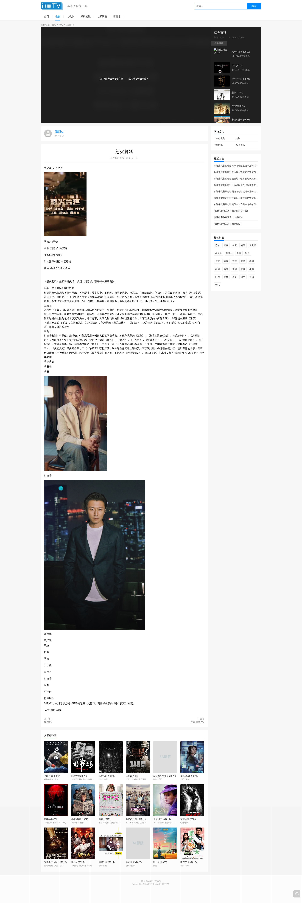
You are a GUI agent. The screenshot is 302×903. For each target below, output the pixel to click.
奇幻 (234, 269)
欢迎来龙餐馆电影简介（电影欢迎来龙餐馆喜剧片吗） (240, 165)
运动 (251, 277)
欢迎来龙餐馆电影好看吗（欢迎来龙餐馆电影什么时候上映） (243, 198)
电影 (57, 16)
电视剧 (70, 16)
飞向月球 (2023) (52, 776)
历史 (234, 277)
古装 (234, 261)
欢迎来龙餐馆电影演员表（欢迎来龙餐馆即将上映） (239, 204)
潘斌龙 (229, 253)
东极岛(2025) (238, 106)
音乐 (217, 285)
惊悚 (217, 261)
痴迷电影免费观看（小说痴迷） (229, 217)
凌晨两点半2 (197, 722)
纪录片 (218, 253)
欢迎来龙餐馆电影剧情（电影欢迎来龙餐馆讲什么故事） (241, 191)
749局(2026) (132, 776)
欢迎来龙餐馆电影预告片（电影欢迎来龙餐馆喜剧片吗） (241, 178)
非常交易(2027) (79, 776)
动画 (239, 253)
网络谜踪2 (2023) (189, 776)
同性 (226, 277)
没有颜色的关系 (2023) (164, 776)
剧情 (217, 245)
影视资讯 (86, 16)
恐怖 (251, 269)
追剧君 (59, 131)
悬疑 (243, 269)
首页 (46, 16)
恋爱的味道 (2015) (241, 52)
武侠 (226, 261)
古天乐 (252, 245)
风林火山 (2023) (107, 776)
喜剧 (251, 261)
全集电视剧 (219, 138)
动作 (247, 253)
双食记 (48, 722)
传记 (234, 245)
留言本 (117, 16)
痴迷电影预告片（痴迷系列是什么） (231, 211)
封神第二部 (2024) (241, 79)
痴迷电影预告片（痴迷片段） (228, 224)
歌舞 (217, 277)
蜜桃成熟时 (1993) (241, 119)
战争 (243, 277)
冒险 (226, 269)
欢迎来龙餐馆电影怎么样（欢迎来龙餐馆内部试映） (239, 172)
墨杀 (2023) (237, 92)
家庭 (226, 245)
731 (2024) (237, 65)
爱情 (243, 261)
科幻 (217, 269)
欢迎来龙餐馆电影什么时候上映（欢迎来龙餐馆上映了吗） (242, 185)
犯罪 (243, 245)
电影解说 (102, 16)
